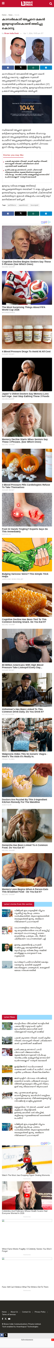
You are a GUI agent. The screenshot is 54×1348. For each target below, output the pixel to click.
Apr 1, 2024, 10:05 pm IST (33, 33)
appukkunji (23, 205)
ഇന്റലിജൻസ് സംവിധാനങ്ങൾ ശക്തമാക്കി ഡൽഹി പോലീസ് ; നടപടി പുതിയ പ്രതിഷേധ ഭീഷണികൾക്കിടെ (32, 1070)
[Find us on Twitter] (6, 1319)
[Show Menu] (3, 3)
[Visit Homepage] (27, 3)
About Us (14, 1312)
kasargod (34, 205)
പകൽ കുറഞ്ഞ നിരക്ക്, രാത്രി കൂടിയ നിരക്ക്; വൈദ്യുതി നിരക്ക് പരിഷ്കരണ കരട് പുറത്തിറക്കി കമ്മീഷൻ (26, 163)
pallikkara (12, 205)
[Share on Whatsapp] (33, 68)
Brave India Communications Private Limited (22, 1324)
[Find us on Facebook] (2, 1319)
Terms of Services (9, 1315)
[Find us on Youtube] (9, 1319)
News (11, 15)
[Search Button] (50, 3)
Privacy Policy (40, 1312)
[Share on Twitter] (21, 68)
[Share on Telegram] (46, 68)
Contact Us (26, 1312)
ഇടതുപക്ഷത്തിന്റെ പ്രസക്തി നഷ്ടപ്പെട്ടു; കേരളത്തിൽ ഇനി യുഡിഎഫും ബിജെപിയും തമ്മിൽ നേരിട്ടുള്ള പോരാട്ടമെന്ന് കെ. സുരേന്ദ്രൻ (30, 950)
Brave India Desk (11, 33)
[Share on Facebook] (8, 68)
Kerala (17, 15)
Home (4, 15)
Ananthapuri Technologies (27, 1327)
